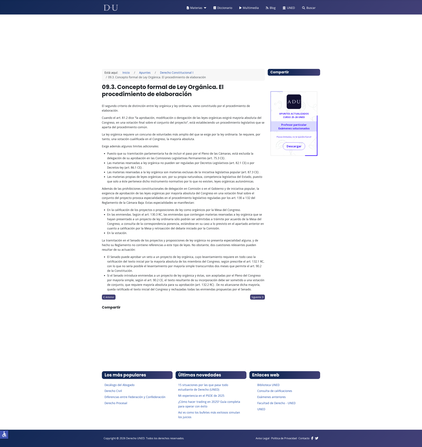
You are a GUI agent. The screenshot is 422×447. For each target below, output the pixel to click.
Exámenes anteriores (271, 397)
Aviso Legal (262, 438)
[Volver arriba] (415, 440)
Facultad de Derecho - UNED (276, 403)
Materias (196, 8)
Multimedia (251, 8)
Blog (273, 8)
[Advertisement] (203, 40)
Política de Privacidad (284, 438)
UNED (291, 8)
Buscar (311, 8)
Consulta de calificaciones (274, 391)
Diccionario (224, 8)
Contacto (304, 438)
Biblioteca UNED (268, 385)
